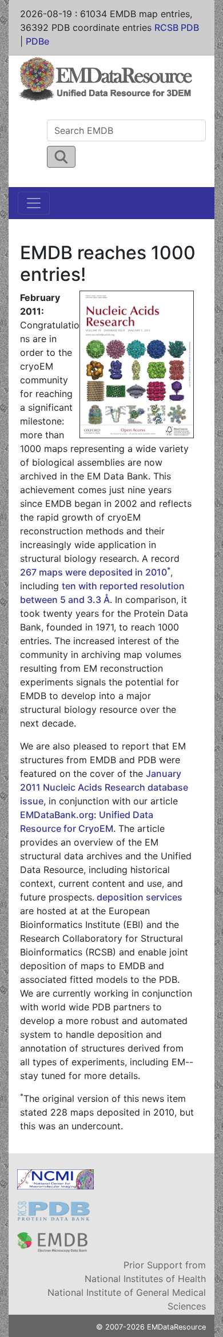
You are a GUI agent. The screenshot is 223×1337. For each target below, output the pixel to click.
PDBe (37, 41)
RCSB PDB (176, 27)
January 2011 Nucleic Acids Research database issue (104, 787)
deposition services (138, 897)
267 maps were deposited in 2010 (95, 572)
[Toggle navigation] (34, 203)
